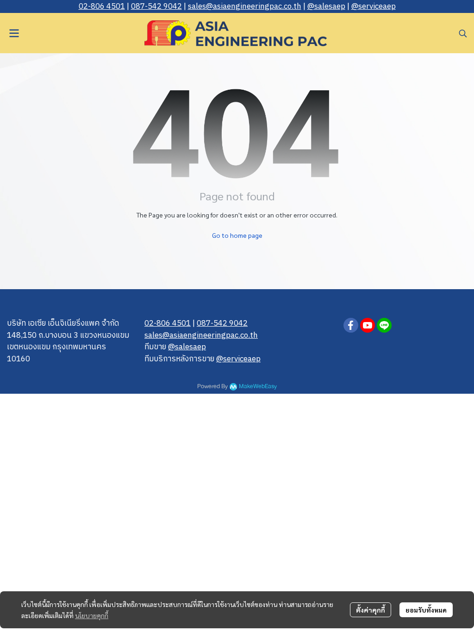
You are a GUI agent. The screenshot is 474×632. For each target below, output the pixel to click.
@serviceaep (373, 6)
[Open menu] (14, 33)
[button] (462, 33)
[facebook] (350, 325)
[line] (384, 325)
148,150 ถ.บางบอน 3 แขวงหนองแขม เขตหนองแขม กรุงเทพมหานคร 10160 (68, 347)
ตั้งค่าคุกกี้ (370, 610)
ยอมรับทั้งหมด (426, 610)
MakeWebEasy (258, 386)
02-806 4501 (102, 6)
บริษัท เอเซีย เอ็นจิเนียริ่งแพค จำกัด (63, 323)
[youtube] (367, 325)
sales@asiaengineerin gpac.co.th (244, 6)
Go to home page (237, 235)
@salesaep (326, 6)
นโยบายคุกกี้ (91, 615)
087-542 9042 (156, 6)
